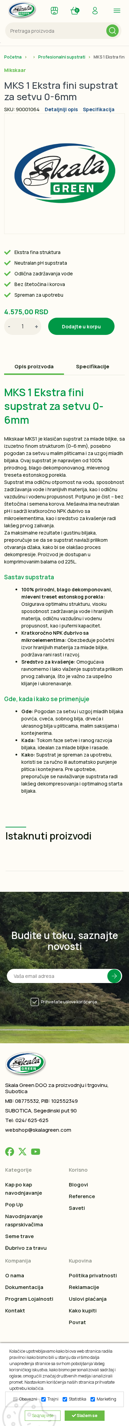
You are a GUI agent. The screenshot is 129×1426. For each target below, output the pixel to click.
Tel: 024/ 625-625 (27, 1120)
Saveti (77, 1208)
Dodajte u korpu (81, 326)
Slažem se (86, 1415)
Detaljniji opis (61, 109)
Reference (82, 1196)
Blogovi (78, 1184)
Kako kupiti (83, 1310)
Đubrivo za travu (26, 1247)
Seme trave (19, 1236)
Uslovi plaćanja (88, 1298)
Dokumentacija (24, 1287)
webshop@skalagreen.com (38, 1129)
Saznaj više (42, 1415)
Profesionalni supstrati (61, 57)
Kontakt (15, 1310)
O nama (14, 1275)
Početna (13, 57)
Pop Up (14, 1204)
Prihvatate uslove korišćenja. (69, 1002)
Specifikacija (99, 109)
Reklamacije (84, 1287)
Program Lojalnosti (29, 1298)
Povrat (77, 1322)
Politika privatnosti (93, 1275)
